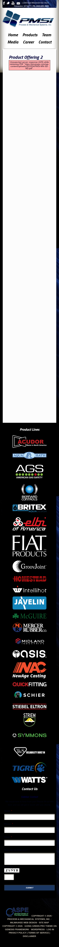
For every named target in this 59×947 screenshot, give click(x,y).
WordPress (38, 929)
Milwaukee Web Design (23, 922)
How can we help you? (16, 850)
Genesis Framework (17, 929)
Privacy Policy (17, 933)
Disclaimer (29, 936)
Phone (8, 824)
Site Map (44, 922)
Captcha (8, 866)
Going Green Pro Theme (39, 926)
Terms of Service (38, 933)
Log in (50, 929)
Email (8, 837)
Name (8, 811)
